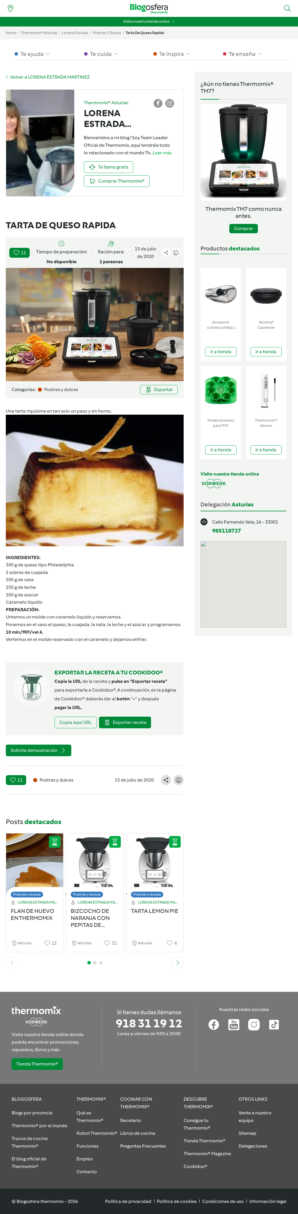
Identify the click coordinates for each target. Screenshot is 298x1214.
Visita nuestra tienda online (146, 21)
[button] (287, 8)
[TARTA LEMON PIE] (154, 867)
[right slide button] (178, 963)
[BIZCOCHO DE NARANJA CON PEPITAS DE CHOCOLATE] (94, 867)
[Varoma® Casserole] (266, 292)
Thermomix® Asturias (39, 33)
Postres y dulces (27, 894)
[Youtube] (233, 1024)
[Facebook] (213, 1024)
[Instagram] (253, 1024)
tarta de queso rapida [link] (145, 33)
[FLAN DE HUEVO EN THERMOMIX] (34, 867)
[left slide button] (11, 963)
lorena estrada (75, 33)
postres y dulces (107, 33)
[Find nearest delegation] (10, 8)
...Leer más (161, 152)
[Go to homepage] (149, 8)
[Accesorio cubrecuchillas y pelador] (221, 292)
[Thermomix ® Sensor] (266, 390)
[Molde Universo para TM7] (221, 390)
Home (11, 33)
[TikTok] (274, 1024)
